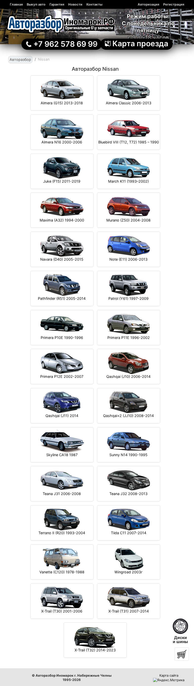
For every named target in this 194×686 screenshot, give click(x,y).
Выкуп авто (36, 4)
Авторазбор (20, 59)
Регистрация (173, 4)
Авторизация (148, 4)
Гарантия (57, 4)
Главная (16, 4)
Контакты (94, 4)
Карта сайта (168, 675)
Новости (75, 4)
